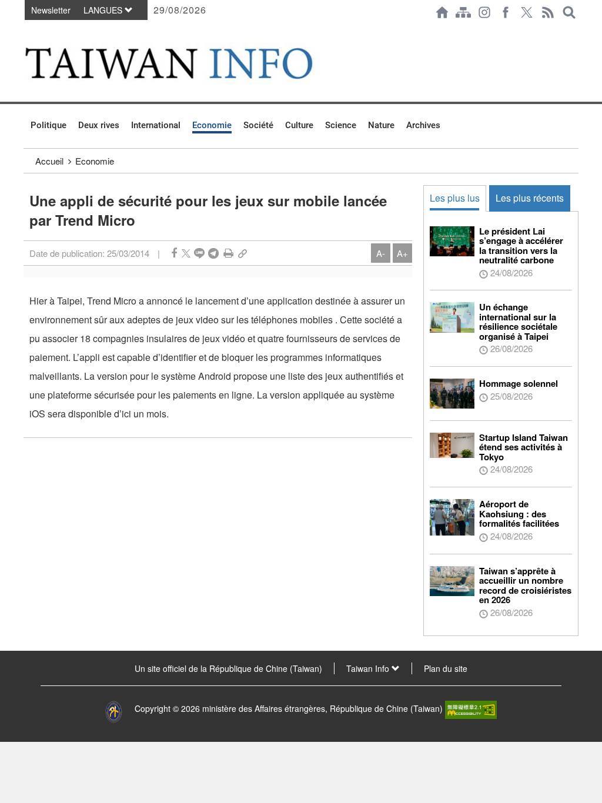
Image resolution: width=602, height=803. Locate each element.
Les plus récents (530, 198)
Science (340, 125)
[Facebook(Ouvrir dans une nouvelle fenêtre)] (505, 12)
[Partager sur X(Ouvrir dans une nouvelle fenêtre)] (186, 253)
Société (258, 125)
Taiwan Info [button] (369, 668)
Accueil (49, 161)
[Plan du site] (463, 12)
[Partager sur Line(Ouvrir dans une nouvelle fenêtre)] (199, 253)
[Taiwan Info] (187, 63)
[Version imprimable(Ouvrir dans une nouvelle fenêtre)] (228, 253)
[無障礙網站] (471, 709)
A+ (402, 253)
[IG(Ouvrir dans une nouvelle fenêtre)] (484, 12)
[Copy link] (242, 253)
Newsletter (51, 10)
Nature (381, 125)
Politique (48, 125)
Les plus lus (455, 198)
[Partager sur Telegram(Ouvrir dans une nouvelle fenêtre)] (213, 253)
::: (27, 30)
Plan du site (445, 668)
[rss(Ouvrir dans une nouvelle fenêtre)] (548, 12)
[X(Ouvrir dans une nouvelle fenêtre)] (526, 12)
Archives (423, 125)
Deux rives (98, 125)
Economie (212, 125)
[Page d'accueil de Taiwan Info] (442, 12)
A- (380, 253)
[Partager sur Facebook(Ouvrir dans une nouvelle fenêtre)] (174, 253)
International (155, 125)
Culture (299, 125)
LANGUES (104, 10)
